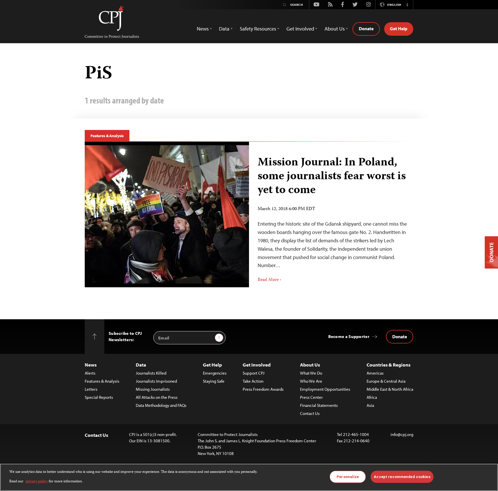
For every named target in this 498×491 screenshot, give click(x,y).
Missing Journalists (153, 389)
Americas (375, 373)
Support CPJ (254, 373)
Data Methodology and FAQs (161, 405)
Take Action (253, 381)
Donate (366, 28)
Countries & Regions (388, 365)
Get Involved (257, 365)
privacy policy (37, 481)
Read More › (269, 280)
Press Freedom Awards (263, 389)
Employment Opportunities (325, 389)
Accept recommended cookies (402, 477)
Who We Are (311, 381)
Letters (91, 389)
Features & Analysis (107, 135)
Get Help (399, 28)
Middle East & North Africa (390, 389)
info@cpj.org (402, 434)
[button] (407, 4)
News (91, 365)
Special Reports (99, 397)
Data (141, 365)
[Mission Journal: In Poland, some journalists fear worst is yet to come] (167, 214)
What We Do (311, 373)
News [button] (203, 28)
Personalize (348, 477)
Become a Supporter (348, 336)
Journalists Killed (151, 373)
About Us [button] (335, 28)
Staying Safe (214, 381)
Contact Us (310, 413)
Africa (372, 397)
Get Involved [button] (300, 28)
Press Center (311, 397)
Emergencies (215, 373)
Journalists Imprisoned (156, 381)
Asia (370, 405)
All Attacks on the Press (157, 397)
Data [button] (224, 28)
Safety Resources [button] (258, 28)
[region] (249, 477)
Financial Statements (319, 405)
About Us (310, 365)
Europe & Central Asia (386, 381)
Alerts (90, 373)
